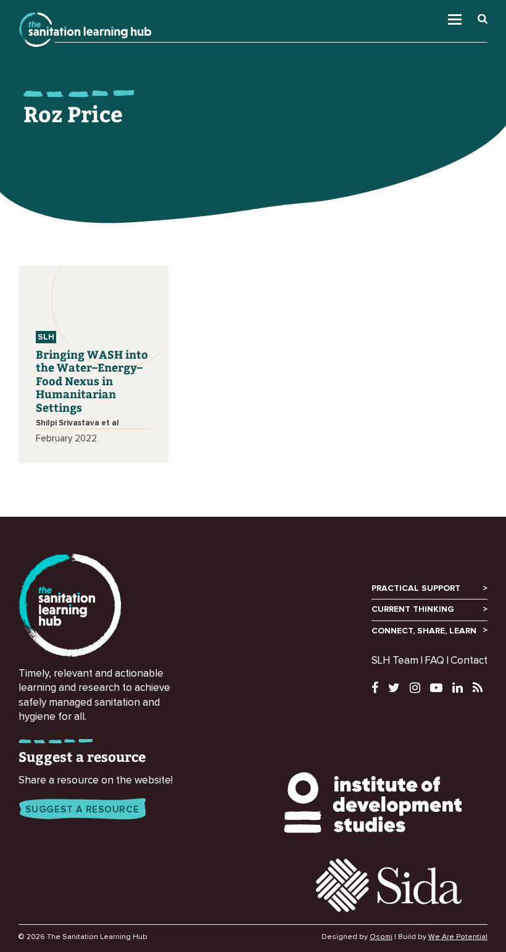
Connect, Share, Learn (423, 631)
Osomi (381, 937)
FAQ (434, 661)
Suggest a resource (82, 809)
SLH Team (394, 661)
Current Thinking (412, 609)
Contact (468, 661)
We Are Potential (457, 937)
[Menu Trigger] (468, 16)
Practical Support (415, 588)
